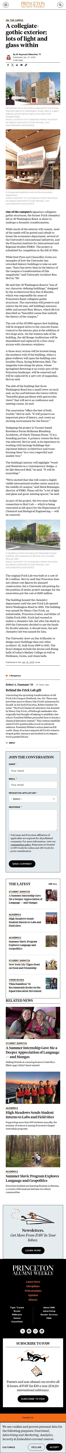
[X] (22, 1331)
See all (53, 884)
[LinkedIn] (42, 1331)
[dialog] (33, 1437)
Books (17, 1311)
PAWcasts (17, 1315)
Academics (15, 915)
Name (12, 764)
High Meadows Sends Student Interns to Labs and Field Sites (25, 922)
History (33, 1299)
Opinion (33, 1295)
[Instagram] (35, 1331)
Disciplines (33, 1286)
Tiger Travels (17, 1308)
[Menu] (6, 5)
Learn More (33, 1251)
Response (14, 807)
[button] (26, 65)
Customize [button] (8, 1447)
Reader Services (49, 1315)
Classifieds (17, 1322)
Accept (54, 1447)
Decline (36, 1447)
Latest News (33, 1281)
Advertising (49, 1311)
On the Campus (14, 20)
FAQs (49, 1318)
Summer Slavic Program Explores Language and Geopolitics (23, 945)
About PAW (49, 1308)
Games (17, 1318)
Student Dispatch (19, 892)
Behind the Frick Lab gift (23, 690)
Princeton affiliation (22, 793)
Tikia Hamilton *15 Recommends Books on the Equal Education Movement (25, 987)
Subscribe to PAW (33, 1399)
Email (12, 779)
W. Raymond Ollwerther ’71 (28, 54)
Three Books (16, 980)
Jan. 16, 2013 (28, 662)
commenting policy (21, 844)
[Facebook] (29, 1331)
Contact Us (27, 1418)
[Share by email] (21, 65)
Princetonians (33, 1290)
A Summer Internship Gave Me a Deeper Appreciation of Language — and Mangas (25, 899)
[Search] (60, 5)
